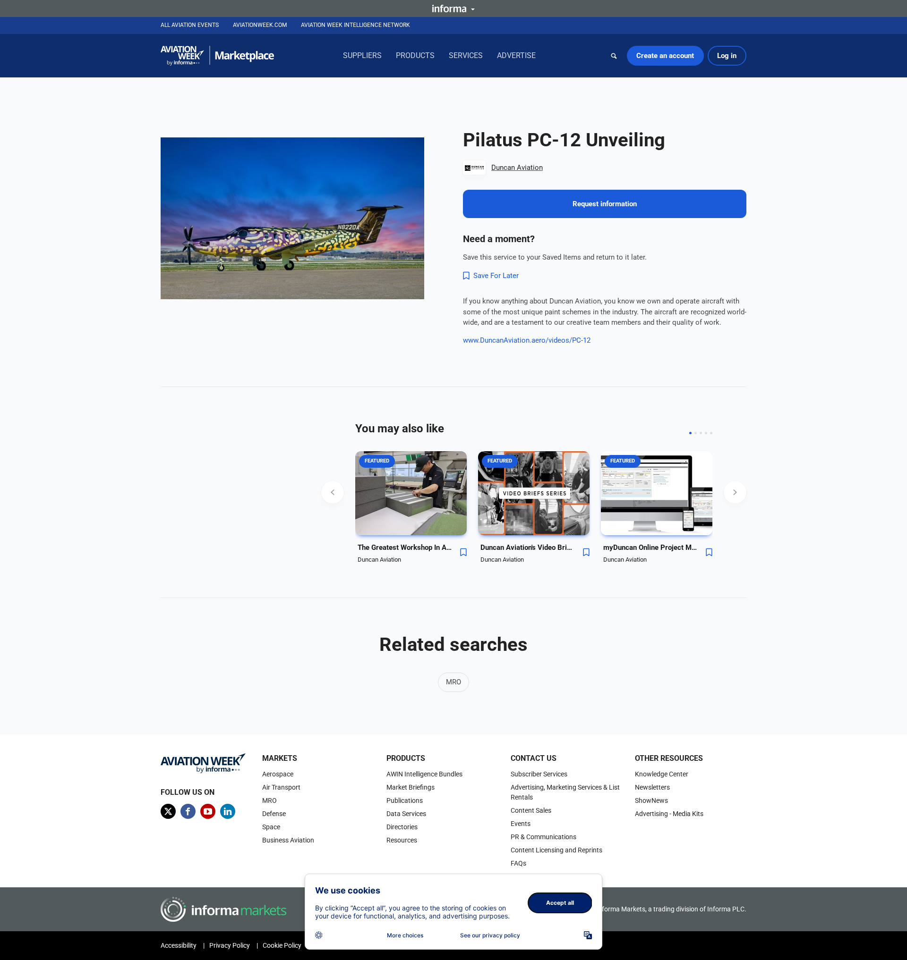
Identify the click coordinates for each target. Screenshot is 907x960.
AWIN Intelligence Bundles (424, 774)
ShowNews (651, 800)
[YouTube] (207, 811)
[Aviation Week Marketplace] (217, 56)
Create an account (665, 55)
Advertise (516, 55)
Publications (404, 800)
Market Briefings (410, 787)
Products (415, 55)
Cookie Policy (282, 945)
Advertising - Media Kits (669, 813)
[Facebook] (188, 811)
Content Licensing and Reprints (556, 850)
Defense (274, 813)
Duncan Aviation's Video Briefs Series (527, 547)
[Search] (614, 55)
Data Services (406, 813)
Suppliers (362, 55)
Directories (402, 827)
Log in (726, 55)
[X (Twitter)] (168, 811)
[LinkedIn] (227, 811)
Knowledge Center (661, 774)
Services (466, 55)
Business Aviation (288, 840)
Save (463, 552)
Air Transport (281, 787)
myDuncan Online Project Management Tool (650, 547)
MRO (453, 682)
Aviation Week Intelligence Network (355, 25)
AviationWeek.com (260, 25)
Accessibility (179, 945)
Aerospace (277, 774)
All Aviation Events (190, 25)
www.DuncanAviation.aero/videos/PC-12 (526, 340)
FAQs (518, 863)
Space (271, 827)
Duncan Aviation (517, 167)
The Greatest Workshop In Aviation (405, 547)
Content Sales (531, 810)
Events (521, 823)
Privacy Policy (229, 945)
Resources (401, 840)
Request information (605, 204)
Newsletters (652, 787)
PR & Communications (543, 837)
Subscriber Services (539, 774)
